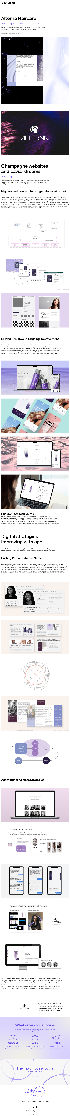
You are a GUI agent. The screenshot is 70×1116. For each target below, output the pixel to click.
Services (23, 1101)
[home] (8, 3)
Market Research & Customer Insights (22, 23)
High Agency (46, 1101)
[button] (67, 3)
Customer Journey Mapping (39, 23)
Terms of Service (39, 1114)
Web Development (6, 23)
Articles (34, 1101)
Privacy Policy (30, 1114)
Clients (3, 13)
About (39, 1101)
